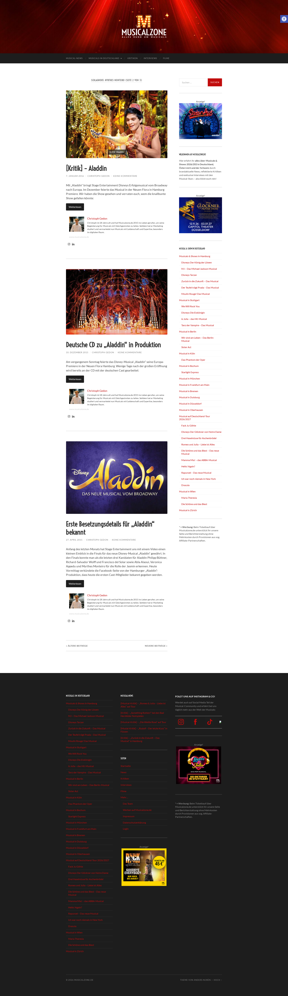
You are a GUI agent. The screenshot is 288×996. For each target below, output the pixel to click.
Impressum (128, 816)
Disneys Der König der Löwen (196, 262)
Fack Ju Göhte (188, 425)
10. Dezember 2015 (77, 352)
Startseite (126, 766)
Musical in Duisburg (189, 397)
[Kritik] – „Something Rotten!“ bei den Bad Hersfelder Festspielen (142, 714)
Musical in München (189, 378)
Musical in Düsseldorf (190, 403)
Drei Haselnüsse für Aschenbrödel (198, 438)
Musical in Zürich (188, 510)
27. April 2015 (74, 539)
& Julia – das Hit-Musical (194, 318)
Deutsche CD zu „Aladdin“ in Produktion (113, 345)
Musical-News (74, 58)
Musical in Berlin (187, 331)
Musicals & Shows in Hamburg (194, 256)
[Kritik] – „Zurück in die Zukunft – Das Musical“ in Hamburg (140, 739)
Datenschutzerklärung (134, 822)
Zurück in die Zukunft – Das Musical (199, 281)
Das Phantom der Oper (193, 359)
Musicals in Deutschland (104, 58)
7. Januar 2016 (75, 176)
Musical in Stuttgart (189, 300)
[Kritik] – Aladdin (86, 168)
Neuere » (156, 645)
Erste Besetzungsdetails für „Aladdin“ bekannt (110, 528)
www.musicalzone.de (79, 237)
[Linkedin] (73, 244)
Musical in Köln (187, 353)
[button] (284, 19)
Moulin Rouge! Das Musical (195, 293)
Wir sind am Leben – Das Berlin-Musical (88, 785)
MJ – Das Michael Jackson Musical (199, 268)
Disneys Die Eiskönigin (193, 312)
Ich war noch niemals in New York (198, 478)
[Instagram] (69, 244)
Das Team (128, 803)
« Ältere (77, 645)
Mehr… (124, 797)
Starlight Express (190, 372)
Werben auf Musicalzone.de (137, 809)
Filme (166, 58)
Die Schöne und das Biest (194, 504)
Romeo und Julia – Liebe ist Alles (198, 444)
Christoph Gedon (98, 176)
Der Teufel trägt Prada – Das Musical (200, 287)
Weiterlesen (75, 206)
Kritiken (133, 58)
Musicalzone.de (83, 980)
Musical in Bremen (188, 391)
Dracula (185, 485)
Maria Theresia (189, 497)
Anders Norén (202, 980)
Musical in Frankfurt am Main (194, 384)
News (123, 772)
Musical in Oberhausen (191, 409)
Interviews (150, 58)
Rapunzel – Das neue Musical (196, 472)
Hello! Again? (188, 466)
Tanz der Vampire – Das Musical (197, 325)
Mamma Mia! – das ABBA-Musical (199, 460)
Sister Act (186, 347)
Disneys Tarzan (189, 274)
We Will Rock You (190, 306)
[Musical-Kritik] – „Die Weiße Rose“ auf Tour (143, 722)
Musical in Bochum (189, 365)
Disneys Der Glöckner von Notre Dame (201, 431)
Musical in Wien (187, 491)
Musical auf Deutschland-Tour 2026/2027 (87, 860)
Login (126, 828)
